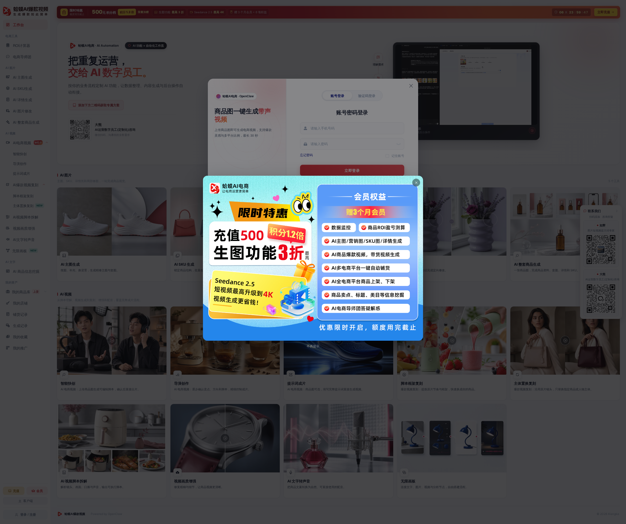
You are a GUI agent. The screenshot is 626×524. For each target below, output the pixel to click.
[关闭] (416, 182)
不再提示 (313, 346)
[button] (313, 258)
